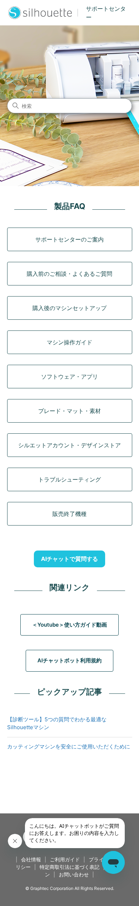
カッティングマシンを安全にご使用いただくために (68, 746)
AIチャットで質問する (69, 558)
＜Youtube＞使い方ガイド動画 (69, 624)
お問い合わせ (74, 874)
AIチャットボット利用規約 (69, 660)
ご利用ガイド (65, 859)
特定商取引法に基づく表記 (69, 867)
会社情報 (31, 859)
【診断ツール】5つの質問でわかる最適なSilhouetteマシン (57, 723)
